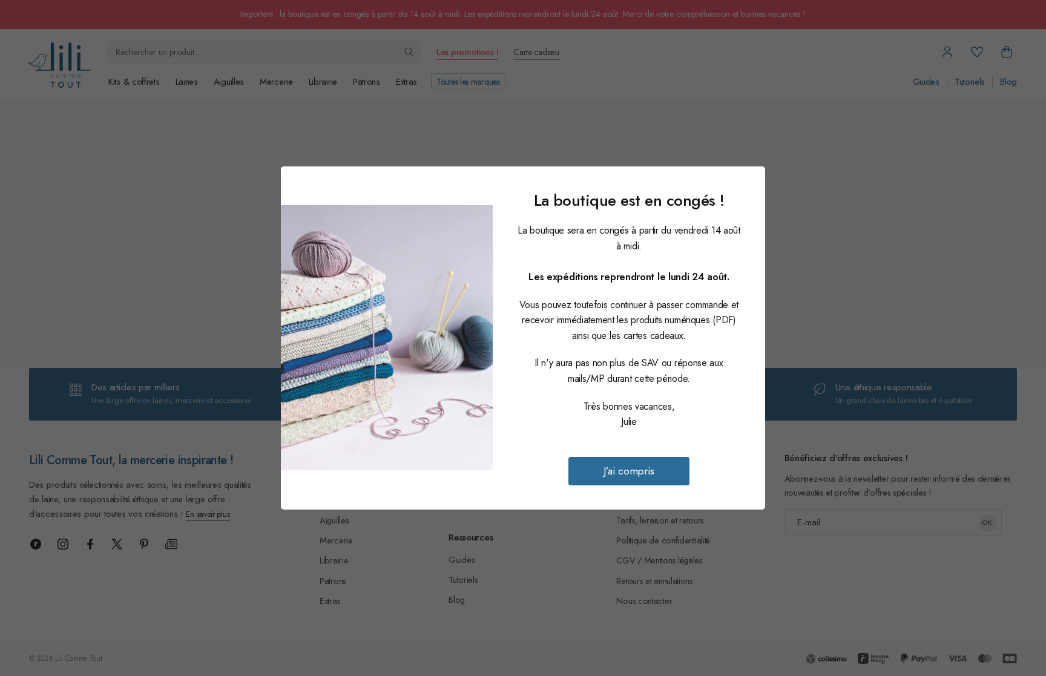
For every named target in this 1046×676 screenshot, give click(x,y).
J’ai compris (629, 471)
